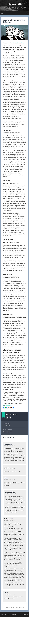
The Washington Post (18, 43)
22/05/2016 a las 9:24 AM (9, 594)
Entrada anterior (8, 429)
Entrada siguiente (8, 431)
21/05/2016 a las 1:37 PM (9, 445)
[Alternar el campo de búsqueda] (27, 13)
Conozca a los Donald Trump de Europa (14, 21)
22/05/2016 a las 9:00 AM (9, 479)
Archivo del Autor (7, 417)
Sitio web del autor (10, 417)
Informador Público (14, 4)
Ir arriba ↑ (25, 614)
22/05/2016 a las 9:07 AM (10, 493)
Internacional (7, 425)
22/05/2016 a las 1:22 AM (9, 468)
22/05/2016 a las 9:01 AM (9, 520)
